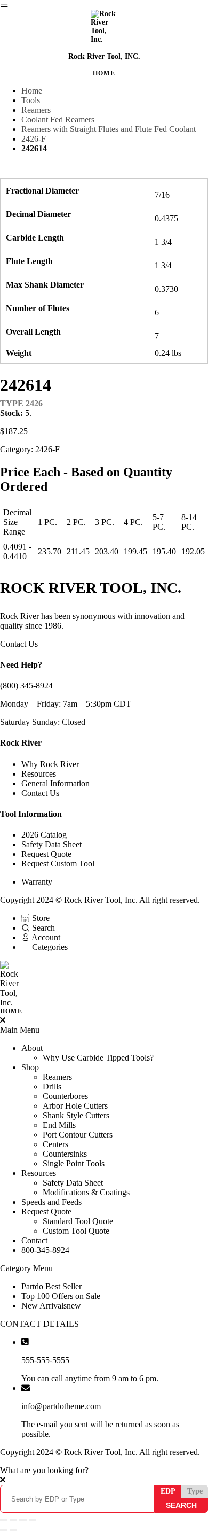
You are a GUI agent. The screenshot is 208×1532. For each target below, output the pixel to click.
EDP (168, 1491)
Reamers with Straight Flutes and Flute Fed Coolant (108, 129)
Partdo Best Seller (51, 1286)
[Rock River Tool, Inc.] (104, 988)
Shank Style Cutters (76, 1115)
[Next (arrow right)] (13, 1530)
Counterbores (65, 1096)
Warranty (36, 881)
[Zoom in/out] (3, 1520)
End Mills (59, 1124)
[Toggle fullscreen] (13, 1520)
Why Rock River (50, 764)
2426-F (33, 138)
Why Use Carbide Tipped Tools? (98, 1057)
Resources (38, 773)
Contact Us (19, 643)
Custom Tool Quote (76, 1230)
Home (31, 90)
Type (195, 1491)
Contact (34, 1240)
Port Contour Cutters (78, 1134)
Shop (30, 1067)
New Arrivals (51, 1305)
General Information (55, 783)
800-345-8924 (45, 1250)
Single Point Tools (74, 1163)
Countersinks (65, 1153)
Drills (52, 1086)
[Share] (23, 1520)
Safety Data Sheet (51, 844)
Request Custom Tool (57, 863)
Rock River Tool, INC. (104, 56)
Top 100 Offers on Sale (60, 1296)
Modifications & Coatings (86, 1192)
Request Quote (46, 853)
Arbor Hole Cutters (75, 1105)
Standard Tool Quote (78, 1221)
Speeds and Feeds (51, 1201)
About (32, 1048)
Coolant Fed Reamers (57, 119)
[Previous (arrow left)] (3, 1530)
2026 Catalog (44, 834)
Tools (30, 100)
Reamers (36, 109)
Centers (55, 1144)
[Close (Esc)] (32, 1520)
